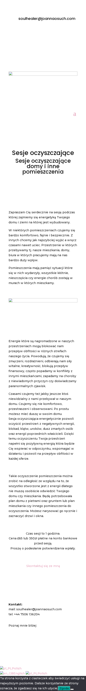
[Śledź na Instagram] (34, 33)
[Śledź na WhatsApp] (51, 33)
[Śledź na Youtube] (43, 33)
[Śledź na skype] (59, 33)
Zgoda (64, 688)
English (19, 673)
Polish (17, 668)
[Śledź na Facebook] (26, 33)
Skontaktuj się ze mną (43, 566)
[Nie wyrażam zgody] (72, 689)
